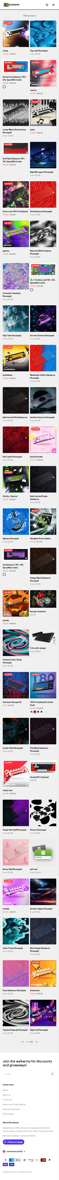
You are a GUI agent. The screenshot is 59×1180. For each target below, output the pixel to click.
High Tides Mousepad (12, 335)
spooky (6, 620)
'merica (33, 90)
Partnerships (8, 1114)
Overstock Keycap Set (12, 702)
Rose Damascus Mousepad (14, 990)
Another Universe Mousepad (42, 417)
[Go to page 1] (23, 1042)
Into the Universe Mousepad (42, 335)
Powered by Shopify (25, 1172)
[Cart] (47, 5)
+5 (46, 712)
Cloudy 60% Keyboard (39, 777)
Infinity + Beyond (10, 496)
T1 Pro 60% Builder (38, 648)
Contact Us (7, 1099)
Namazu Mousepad (11, 538)
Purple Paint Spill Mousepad (14, 830)
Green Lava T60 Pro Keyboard (15, 211)
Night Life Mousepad (39, 1030)
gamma (6, 251)
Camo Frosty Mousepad (13, 948)
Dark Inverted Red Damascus (15, 417)
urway (5, 51)
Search (6, 1090)
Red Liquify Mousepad (12, 456)
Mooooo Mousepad (38, 830)
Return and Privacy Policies (14, 1104)
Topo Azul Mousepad (38, 51)
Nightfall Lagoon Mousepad (41, 172)
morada (6, 909)
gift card (33, 869)
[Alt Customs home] (11, 4)
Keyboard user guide (11, 1109)
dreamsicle (35, 990)
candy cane (8, 790)
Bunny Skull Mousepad (12, 869)
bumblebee (7, 375)
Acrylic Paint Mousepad (13, 748)
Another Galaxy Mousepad (41, 909)
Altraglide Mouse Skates (40, 538)
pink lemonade (36, 456)
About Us (7, 1095)
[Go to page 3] (36, 1042)
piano (32, 129)
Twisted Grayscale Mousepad (15, 1030)
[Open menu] (53, 5)
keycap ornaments (38, 611)
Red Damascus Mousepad (41, 211)
